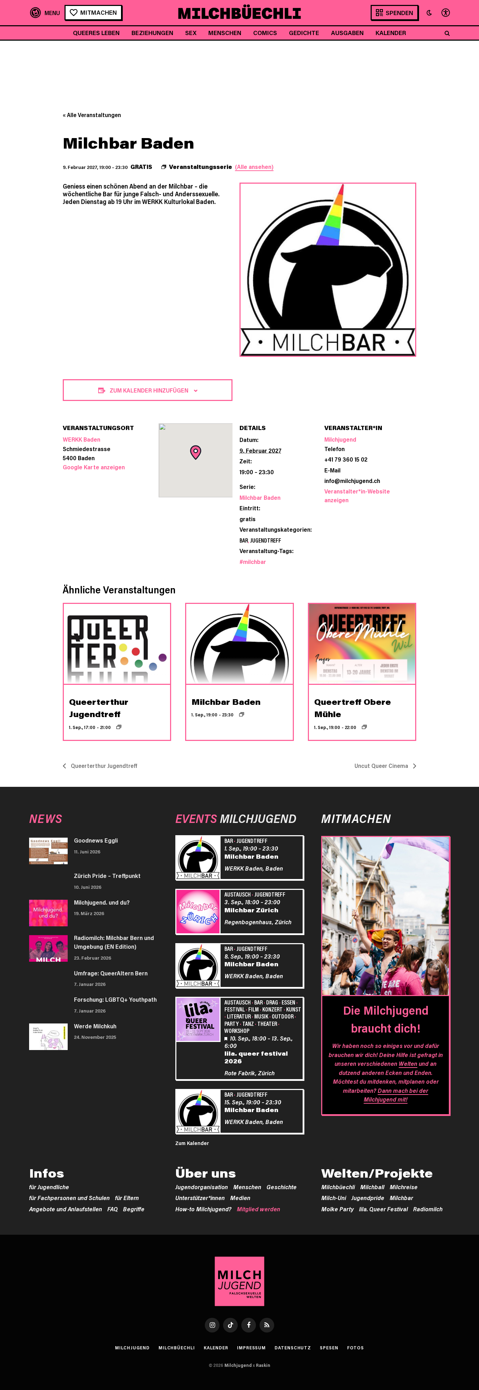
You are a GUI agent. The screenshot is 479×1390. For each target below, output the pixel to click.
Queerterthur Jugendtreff (103, 765)
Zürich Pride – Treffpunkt (107, 875)
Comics (265, 32)
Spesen (329, 1347)
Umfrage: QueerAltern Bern (111, 973)
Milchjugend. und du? (102, 902)
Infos (46, 1173)
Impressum (251, 1347)
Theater (267, 1023)
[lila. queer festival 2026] (199, 1020)
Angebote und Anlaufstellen (65, 1209)
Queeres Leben (96, 32)
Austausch (237, 894)
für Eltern (127, 1197)
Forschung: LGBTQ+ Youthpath (115, 999)
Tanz (248, 1023)
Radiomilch (428, 1209)
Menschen (224, 32)
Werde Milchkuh (95, 1026)
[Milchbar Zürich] (199, 912)
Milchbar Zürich (251, 910)
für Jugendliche (49, 1187)
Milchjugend (340, 439)
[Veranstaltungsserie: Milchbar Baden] (241, 714)
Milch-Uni (333, 1197)
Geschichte (282, 1187)
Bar (244, 540)
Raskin (263, 1365)
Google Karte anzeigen (94, 467)
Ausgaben (347, 32)
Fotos (355, 1347)
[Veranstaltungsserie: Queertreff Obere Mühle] (364, 727)
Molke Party (337, 1209)
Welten (408, 1063)
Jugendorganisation (201, 1187)
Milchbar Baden (260, 497)
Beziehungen (152, 32)
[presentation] (117, 643)
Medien (240, 1197)
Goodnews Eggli (96, 840)
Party (231, 1023)
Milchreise (404, 1187)
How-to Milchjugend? (203, 1209)
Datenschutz (293, 1347)
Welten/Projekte (377, 1173)
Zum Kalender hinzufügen (149, 390)
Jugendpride (367, 1197)
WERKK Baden (81, 439)
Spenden (399, 12)
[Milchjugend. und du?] (48, 913)
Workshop (236, 1030)
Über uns (205, 1173)
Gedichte (304, 32)
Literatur (239, 1016)
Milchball (372, 1187)
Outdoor (283, 1016)
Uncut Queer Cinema (382, 765)
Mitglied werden (258, 1209)
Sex (190, 32)
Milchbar (401, 1197)
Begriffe (133, 1209)
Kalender (391, 32)
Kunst (293, 1009)
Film (253, 1009)
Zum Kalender (192, 1142)
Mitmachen (98, 12)
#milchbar (253, 561)
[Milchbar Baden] (199, 858)
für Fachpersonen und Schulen (69, 1197)
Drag (272, 1002)
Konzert (272, 1009)
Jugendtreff (265, 540)
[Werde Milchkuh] (48, 1036)
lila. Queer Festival (383, 1209)
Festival (234, 1009)
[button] (429, 12)
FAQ (112, 1209)
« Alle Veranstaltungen (92, 114)
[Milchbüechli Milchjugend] (239, 12)
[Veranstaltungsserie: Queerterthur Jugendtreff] (118, 727)
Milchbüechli (338, 1187)
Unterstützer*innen (200, 1197)
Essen (288, 1002)
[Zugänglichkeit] (445, 13)
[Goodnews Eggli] (48, 851)
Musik (261, 1016)
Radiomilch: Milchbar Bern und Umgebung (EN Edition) (114, 942)
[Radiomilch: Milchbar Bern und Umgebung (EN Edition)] (48, 948)
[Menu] (45, 13)
